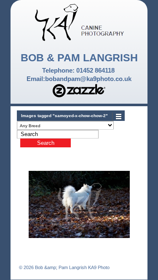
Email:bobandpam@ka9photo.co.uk (79, 78)
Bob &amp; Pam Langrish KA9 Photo (72, 267)
